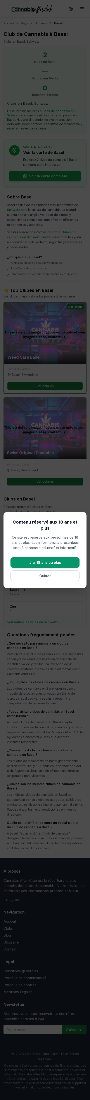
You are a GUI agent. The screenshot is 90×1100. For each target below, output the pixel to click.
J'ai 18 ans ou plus (45, 562)
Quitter (45, 576)
